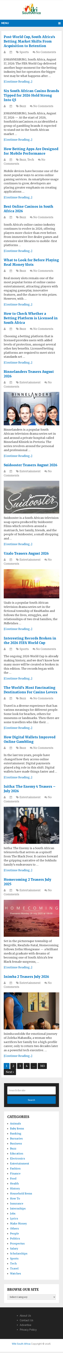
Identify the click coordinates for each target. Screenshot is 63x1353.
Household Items (21, 1193)
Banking (15, 1133)
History (15, 1188)
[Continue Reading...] (18, 81)
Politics (15, 1238)
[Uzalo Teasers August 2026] (31, 583)
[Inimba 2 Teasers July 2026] (31, 1010)
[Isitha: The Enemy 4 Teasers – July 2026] (31, 825)
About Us (25, 1315)
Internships (18, 1208)
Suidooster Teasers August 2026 (30, 465)
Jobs (13, 1213)
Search (31, 1100)
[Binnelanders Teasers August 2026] (31, 408)
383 (42, 1066)
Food (13, 1178)
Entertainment (30, 382)
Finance (15, 1173)
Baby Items (17, 1128)
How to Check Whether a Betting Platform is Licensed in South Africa (31, 318)
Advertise (25, 1325)
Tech (30, 159)
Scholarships (18, 1253)
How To (15, 1198)
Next (9, 1072)
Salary (14, 1248)
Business (16, 1143)
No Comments (46, 52)
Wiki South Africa (21, 1344)
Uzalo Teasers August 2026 (26, 553)
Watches (15, 1273)
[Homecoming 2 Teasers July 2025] (31, 918)
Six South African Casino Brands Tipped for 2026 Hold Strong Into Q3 (31, 95)
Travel (14, 1268)
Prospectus (17, 1243)
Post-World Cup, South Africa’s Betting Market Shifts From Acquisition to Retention (29, 41)
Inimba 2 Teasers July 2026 (26, 977)
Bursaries (16, 1138)
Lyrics (14, 1218)
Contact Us (26, 1320)
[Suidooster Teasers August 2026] (31, 497)
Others (14, 1228)
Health (14, 1183)
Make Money (18, 1223)
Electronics (17, 1158)
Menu (5, 23)
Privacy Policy (28, 1329)
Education (16, 1153)
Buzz (23, 106)
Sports (24, 52)
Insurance (16, 1203)
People (14, 1233)
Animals (15, 1123)
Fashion (15, 1168)
